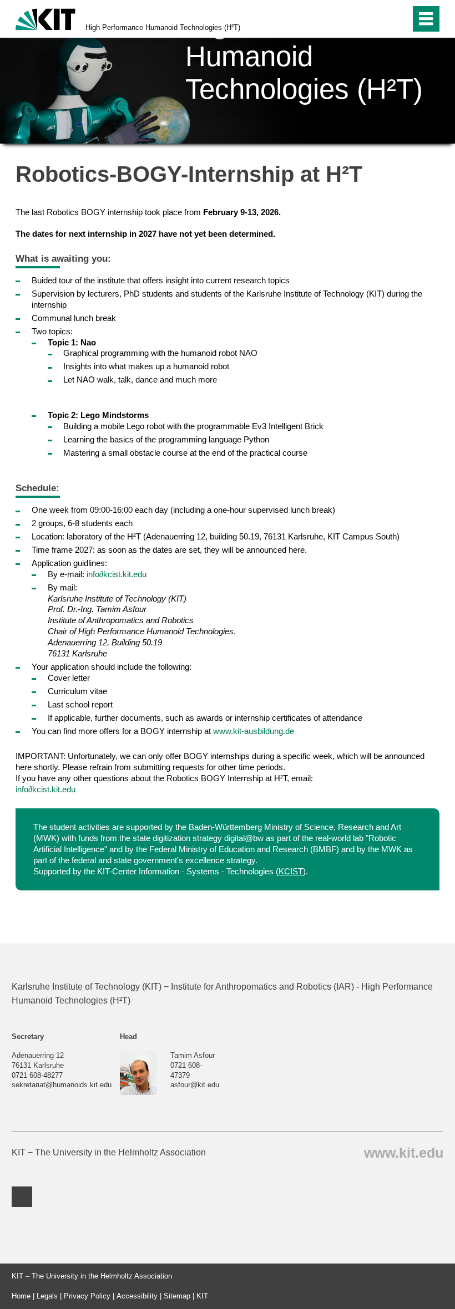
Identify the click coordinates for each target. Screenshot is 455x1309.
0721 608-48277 (37, 1075)
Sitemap (177, 1296)
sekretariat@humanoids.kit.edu (62, 1085)
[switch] (378, 19)
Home (21, 1296)
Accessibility (137, 1296)
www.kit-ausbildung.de (253, 731)
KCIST (291, 871)
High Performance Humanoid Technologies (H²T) (162, 27)
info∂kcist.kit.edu (116, 574)
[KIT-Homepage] (45, 18)
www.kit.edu (403, 1152)
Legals (47, 1296)
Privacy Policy (87, 1296)
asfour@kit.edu (194, 1085)
